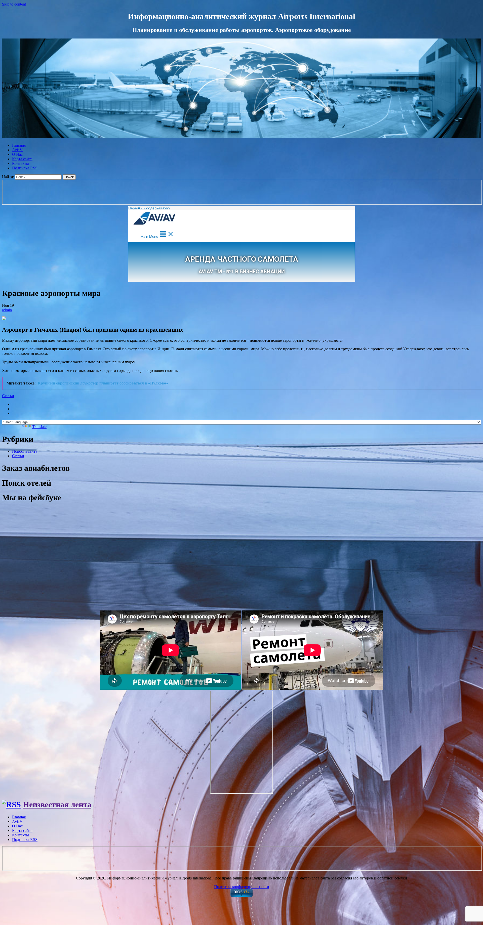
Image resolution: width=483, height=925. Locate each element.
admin (7, 310)
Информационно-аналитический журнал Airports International (241, 16)
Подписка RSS (24, 168)
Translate (39, 427)
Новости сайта (24, 451)
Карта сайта (22, 159)
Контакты (20, 163)
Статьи (8, 396)
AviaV (17, 150)
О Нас (17, 154)
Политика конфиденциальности (241, 886)
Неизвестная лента (57, 804)
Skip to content (14, 4)
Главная (19, 145)
